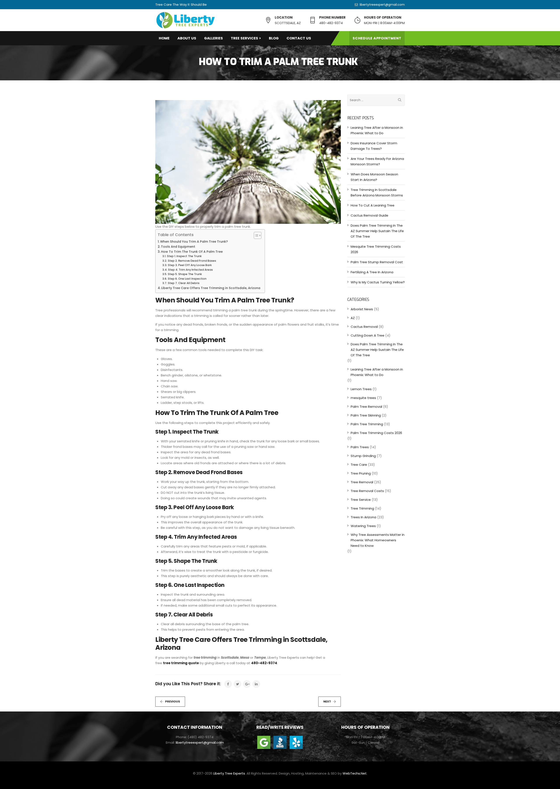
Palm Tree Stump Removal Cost (377, 262)
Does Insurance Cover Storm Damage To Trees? (374, 146)
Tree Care (359, 464)
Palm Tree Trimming (367, 424)
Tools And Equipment (178, 246)
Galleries (213, 38)
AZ (353, 318)
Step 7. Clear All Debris (184, 283)
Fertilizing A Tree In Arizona (372, 272)
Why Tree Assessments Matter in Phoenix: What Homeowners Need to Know (377, 540)
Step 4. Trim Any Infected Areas (190, 270)
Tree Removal (362, 482)
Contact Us (299, 38)
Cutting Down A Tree (367, 335)
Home (164, 38)
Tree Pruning (361, 473)
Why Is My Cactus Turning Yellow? (378, 282)
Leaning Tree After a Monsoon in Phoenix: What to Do (377, 130)
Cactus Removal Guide (369, 215)
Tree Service (361, 499)
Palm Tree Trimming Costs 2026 (376, 433)
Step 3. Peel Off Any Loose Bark (190, 265)
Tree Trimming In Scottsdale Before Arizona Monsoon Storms (377, 192)
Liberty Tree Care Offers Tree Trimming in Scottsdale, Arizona (210, 288)
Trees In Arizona (363, 517)
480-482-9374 (264, 663)
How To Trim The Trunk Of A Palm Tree (192, 251)
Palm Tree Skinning (366, 415)
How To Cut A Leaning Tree (372, 205)
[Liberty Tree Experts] (185, 20)
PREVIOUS (172, 701)
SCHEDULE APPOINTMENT (377, 38)
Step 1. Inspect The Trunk (184, 256)
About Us (186, 38)
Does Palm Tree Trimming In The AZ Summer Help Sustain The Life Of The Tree (377, 231)
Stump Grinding (363, 456)
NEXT (327, 701)
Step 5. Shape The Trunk (185, 274)
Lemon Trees (361, 389)
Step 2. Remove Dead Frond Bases (192, 261)
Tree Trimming (362, 508)
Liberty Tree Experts (229, 773)
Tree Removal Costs (367, 491)
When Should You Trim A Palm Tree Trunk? (194, 241)
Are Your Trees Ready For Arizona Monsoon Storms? (377, 161)
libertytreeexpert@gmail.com (382, 4)
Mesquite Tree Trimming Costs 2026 (376, 249)
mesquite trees (363, 397)
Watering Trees (363, 526)
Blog (274, 38)
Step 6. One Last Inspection (187, 279)
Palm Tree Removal (366, 406)
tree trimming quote (181, 663)
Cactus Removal (364, 326)
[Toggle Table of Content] (255, 235)
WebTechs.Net (355, 773)
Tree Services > (246, 38)
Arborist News (362, 309)
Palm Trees (360, 447)
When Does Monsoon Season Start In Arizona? (374, 177)
